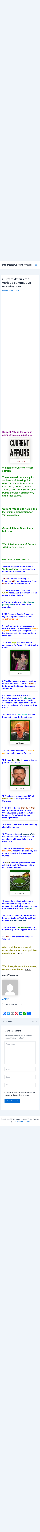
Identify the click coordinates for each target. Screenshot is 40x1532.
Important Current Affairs (17, 264)
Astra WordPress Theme (21, 1122)
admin (5, 998)
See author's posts (11, 1004)
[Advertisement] (20, 20)
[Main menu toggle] (36, 265)
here (19, 953)
